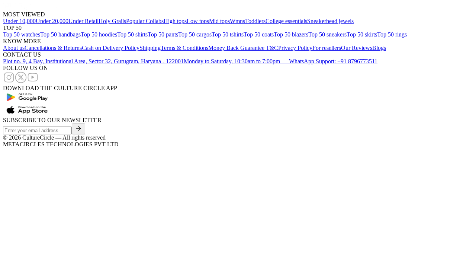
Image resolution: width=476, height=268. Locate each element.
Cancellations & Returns (53, 48)
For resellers (326, 48)
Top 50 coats (259, 34)
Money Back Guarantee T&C (243, 48)
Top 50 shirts (132, 34)
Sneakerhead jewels (330, 21)
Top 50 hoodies (99, 34)
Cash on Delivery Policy (110, 48)
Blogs (379, 48)
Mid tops (219, 21)
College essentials (286, 21)
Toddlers (255, 21)
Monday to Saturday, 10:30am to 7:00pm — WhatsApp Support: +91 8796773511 (280, 61)
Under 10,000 (19, 21)
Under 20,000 (52, 21)
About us (14, 48)
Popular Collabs (145, 21)
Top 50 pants (163, 34)
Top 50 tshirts (228, 34)
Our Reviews (356, 48)
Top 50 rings (392, 34)
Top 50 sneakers (327, 34)
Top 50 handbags (60, 34)
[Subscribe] (78, 129)
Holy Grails (112, 21)
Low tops (198, 21)
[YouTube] (33, 81)
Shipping (150, 48)
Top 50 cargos (195, 34)
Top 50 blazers (291, 34)
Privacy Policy (295, 48)
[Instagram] (9, 81)
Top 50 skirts (362, 34)
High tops (175, 21)
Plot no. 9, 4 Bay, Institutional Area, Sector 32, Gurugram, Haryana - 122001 (93, 61)
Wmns (237, 21)
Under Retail (83, 21)
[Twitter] (21, 81)
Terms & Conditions (184, 48)
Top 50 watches (21, 34)
